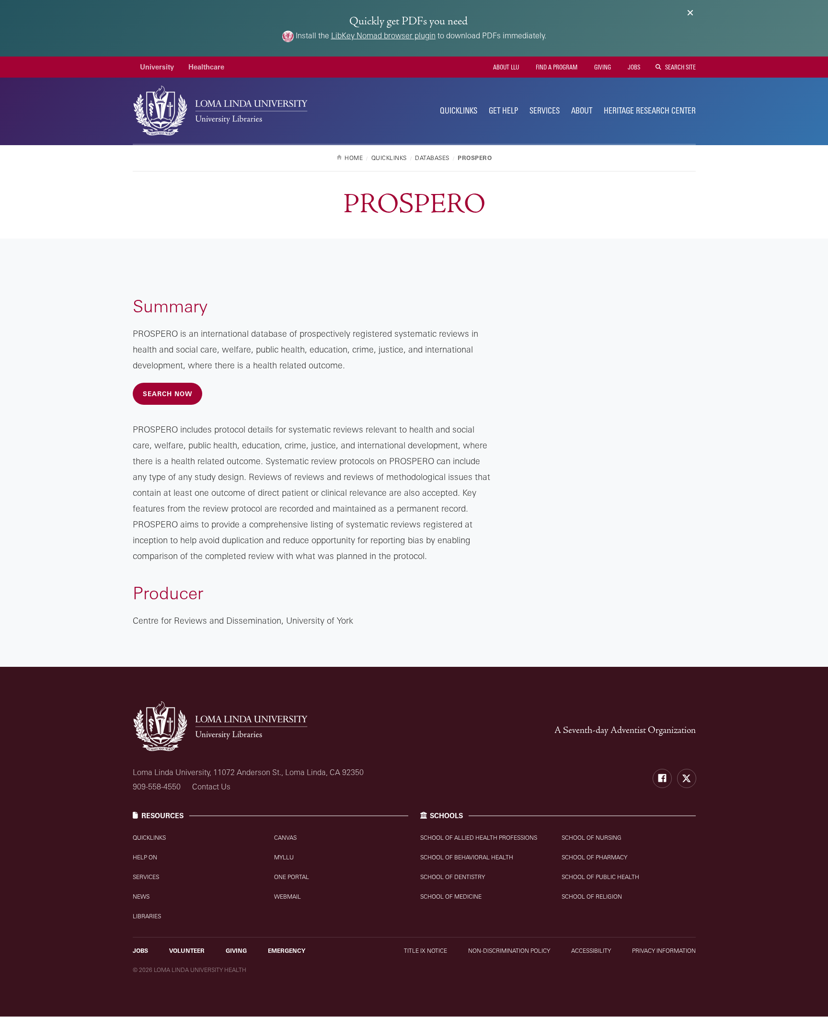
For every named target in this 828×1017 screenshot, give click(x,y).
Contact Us (211, 786)
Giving (602, 67)
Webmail (287, 896)
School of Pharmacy (594, 857)
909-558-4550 (157, 786)
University (157, 67)
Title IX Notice (425, 950)
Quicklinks (149, 837)
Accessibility (591, 950)
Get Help (503, 110)
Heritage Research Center (650, 110)
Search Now (167, 394)
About (581, 110)
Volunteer (187, 950)
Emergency (286, 950)
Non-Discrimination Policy (509, 950)
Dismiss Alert (690, 12)
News (141, 896)
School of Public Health (600, 876)
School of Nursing (591, 837)
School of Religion (592, 896)
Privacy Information (664, 950)
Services (544, 110)
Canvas (285, 837)
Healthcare (206, 67)
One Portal (291, 876)
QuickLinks (458, 110)
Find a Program (555, 67)
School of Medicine (451, 896)
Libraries (147, 916)
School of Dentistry (452, 876)
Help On (145, 857)
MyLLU (284, 857)
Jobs (633, 67)
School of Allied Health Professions (478, 837)
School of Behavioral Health (466, 857)
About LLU (505, 67)
